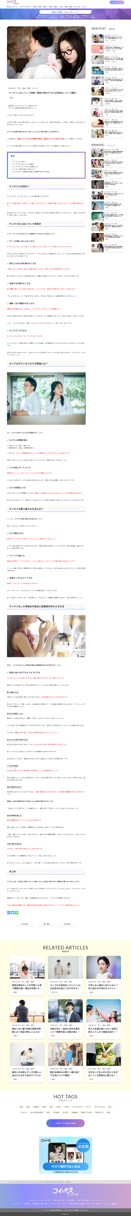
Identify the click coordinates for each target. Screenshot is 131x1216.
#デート (88, 1106)
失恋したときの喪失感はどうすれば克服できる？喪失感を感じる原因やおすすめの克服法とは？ (114, 123)
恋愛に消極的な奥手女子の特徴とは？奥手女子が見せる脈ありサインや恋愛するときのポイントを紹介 (113, 248)
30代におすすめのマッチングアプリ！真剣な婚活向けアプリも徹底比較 (114, 38)
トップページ (13, 1182)
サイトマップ (17, 1204)
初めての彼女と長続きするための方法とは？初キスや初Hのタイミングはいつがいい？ (113, 173)
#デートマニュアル (99, 1106)
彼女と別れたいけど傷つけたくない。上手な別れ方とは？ (113, 194)
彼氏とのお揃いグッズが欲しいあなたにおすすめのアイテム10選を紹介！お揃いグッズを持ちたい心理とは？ (27, 1076)
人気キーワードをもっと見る (65, 1123)
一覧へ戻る (46, 924)
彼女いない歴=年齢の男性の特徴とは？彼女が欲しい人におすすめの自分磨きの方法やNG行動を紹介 (27, 1033)
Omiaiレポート (12, 6)
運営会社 (114, 1204)
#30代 (107, 40)
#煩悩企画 (74, 1112)
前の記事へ (25, 924)
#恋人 (53, 1036)
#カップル (54, 992)
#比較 (114, 51)
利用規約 (26, 1204)
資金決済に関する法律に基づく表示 (79, 1204)
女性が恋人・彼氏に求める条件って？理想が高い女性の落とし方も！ (65, 1031)
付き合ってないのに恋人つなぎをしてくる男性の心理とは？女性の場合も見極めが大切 (103, 1075)
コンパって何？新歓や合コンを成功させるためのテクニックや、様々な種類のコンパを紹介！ (114, 91)
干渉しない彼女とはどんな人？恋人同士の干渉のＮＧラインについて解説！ (103, 988)
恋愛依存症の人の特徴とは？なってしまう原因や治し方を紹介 (113, 236)
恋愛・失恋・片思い (40, 6)
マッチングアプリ (25, 6)
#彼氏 (14, 1079)
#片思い (67, 1106)
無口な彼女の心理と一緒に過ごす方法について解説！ (65, 1073)
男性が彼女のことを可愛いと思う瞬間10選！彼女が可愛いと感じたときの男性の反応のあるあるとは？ (27, 989)
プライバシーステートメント (58, 1204)
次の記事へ (67, 924)
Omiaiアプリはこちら (117, 2)
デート (84, 6)
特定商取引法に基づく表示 (39, 1204)
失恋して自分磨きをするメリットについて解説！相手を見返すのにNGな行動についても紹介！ (114, 133)
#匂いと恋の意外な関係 (36, 1112)
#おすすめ (113, 40)
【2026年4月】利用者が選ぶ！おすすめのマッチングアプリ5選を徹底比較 (114, 49)
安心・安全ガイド (97, 1204)
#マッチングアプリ (78, 1106)
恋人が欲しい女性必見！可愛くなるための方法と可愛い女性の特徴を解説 (114, 70)
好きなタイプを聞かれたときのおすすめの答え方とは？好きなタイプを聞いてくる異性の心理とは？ (113, 163)
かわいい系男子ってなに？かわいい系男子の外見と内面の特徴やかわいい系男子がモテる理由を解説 (114, 101)
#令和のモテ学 (99, 1112)
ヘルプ (107, 1204)
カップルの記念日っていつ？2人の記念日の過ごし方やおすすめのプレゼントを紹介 (65, 988)
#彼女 (11, 98)
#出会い (58, 1106)
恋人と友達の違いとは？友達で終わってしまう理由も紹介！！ (103, 1030)
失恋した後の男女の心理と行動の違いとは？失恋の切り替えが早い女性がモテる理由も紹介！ (114, 112)
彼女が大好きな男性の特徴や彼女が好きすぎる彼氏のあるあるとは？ (113, 153)
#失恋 (107, 114)
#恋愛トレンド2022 (86, 1112)
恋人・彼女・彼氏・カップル (70, 6)
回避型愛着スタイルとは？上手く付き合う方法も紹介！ (113, 183)
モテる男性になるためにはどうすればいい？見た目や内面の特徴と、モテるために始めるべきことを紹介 (114, 81)
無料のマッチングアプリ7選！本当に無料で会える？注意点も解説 (114, 58)
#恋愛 (107, 72)
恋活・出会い (53, 6)
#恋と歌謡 (56, 1112)
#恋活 (48, 1112)
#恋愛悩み (108, 93)
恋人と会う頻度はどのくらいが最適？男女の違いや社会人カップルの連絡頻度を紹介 (113, 216)
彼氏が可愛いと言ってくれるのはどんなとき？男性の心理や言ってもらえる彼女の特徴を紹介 (113, 226)
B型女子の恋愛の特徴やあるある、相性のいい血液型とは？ (112, 204)
